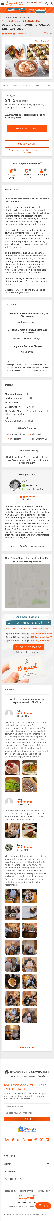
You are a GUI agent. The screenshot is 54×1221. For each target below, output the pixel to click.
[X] (41, 1139)
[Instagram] (7, 1139)
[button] (2, 3)
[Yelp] (24, 1139)
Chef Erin (26, 481)
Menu (15, 85)
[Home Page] (11, 3)
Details (26, 85)
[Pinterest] (35, 1139)
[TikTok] (18, 1139)
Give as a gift (28, 143)
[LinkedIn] (47, 1139)
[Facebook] (12, 1139)
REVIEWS (48, 85)
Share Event (41, 41)
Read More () (27, 1047)
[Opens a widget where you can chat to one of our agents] (43, 1206)
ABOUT (5, 85)
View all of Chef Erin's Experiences (27, 546)
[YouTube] (30, 1139)
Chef (37, 85)
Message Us (23, 2)
